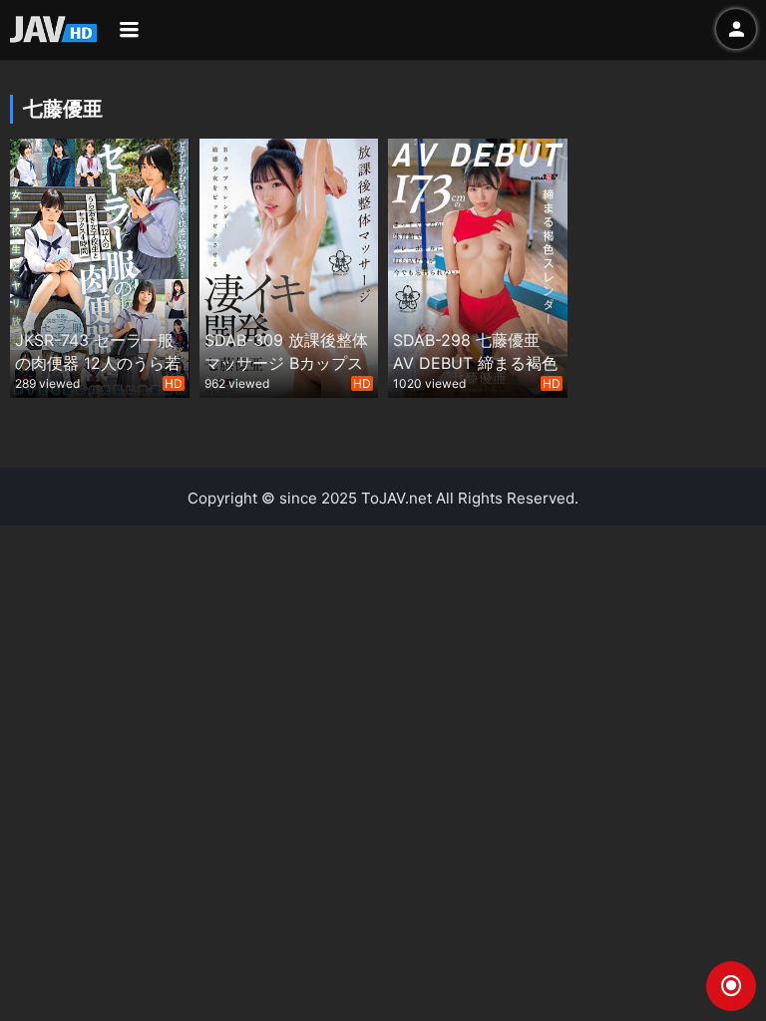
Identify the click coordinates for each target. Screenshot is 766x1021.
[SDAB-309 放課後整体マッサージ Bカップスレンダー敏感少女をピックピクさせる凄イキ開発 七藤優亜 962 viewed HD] (289, 265)
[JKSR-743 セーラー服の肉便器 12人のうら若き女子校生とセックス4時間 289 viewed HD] (100, 265)
